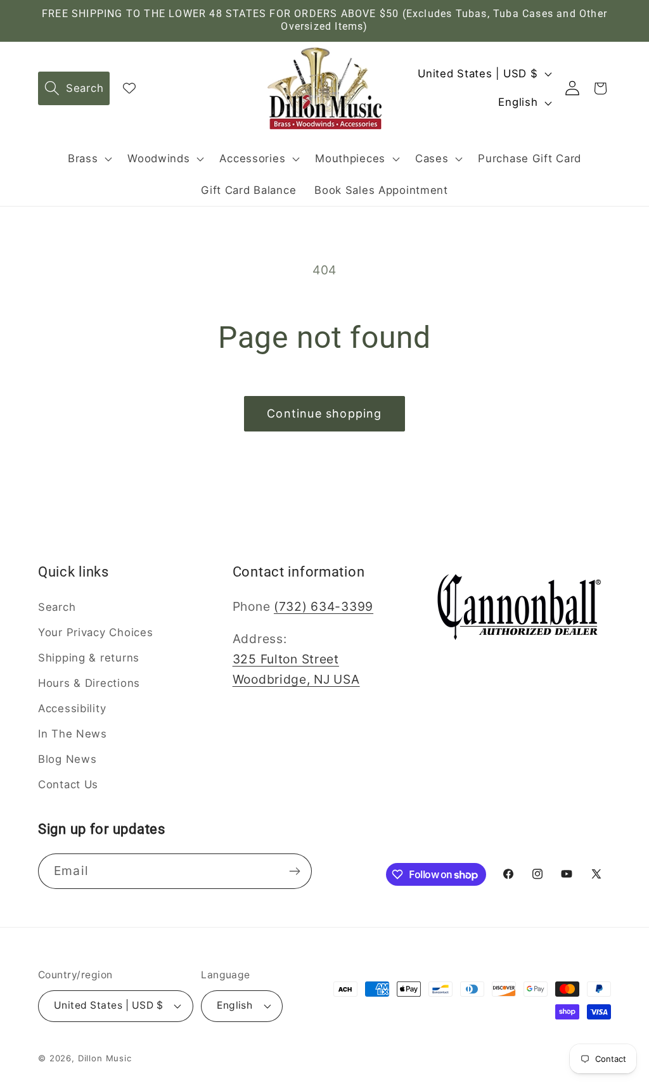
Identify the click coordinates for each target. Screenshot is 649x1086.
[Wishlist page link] (129, 88)
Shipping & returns (88, 657)
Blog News (67, 759)
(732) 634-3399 (323, 606)
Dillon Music (105, 1058)
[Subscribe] (294, 871)
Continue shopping (324, 413)
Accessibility (72, 708)
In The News (72, 733)
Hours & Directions (89, 683)
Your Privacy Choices (95, 632)
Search (56, 607)
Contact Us (68, 784)
